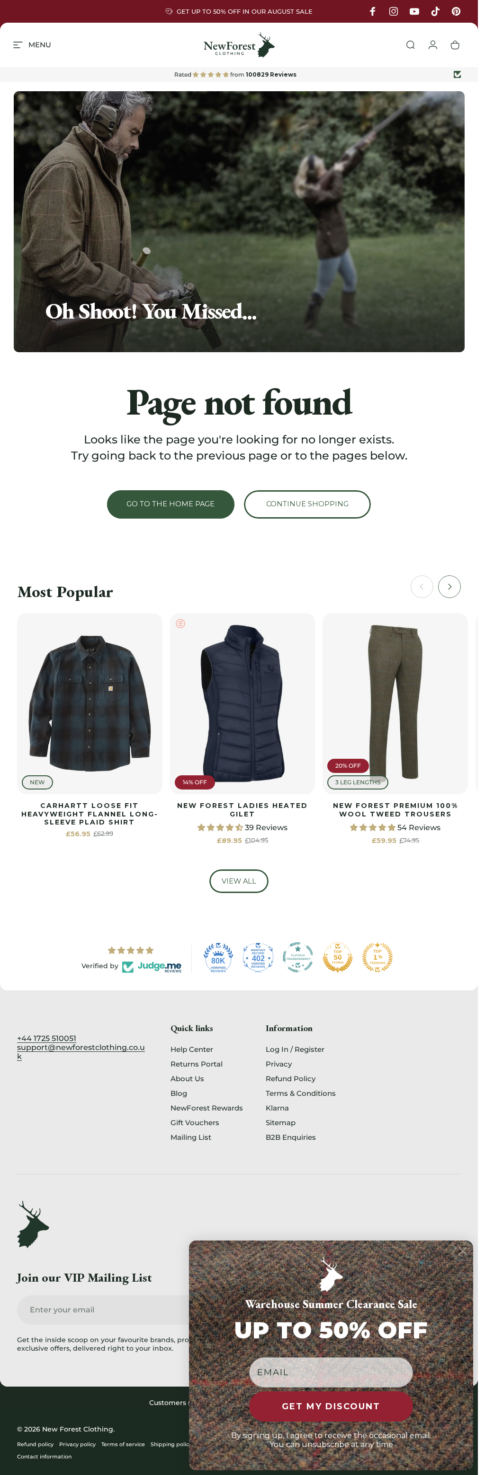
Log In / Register (295, 1049)
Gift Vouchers (195, 1122)
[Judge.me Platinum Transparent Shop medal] (298, 957)
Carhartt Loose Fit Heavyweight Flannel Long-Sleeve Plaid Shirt (89, 813)
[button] (221, 827)
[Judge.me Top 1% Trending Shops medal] (377, 957)
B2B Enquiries (291, 1137)
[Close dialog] (462, 1250)
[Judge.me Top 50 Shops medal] (338, 957)
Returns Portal (197, 1063)
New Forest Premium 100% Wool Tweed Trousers (395, 809)
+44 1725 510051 (46, 1038)
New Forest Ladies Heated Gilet (242, 809)
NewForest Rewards (207, 1107)
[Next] (449, 586)
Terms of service (123, 1444)
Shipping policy (171, 1444)
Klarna (277, 1107)
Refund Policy (290, 1078)
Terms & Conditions (301, 1093)
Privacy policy (77, 1444)
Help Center (192, 1049)
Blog (179, 1093)
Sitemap (281, 1122)
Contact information (44, 1456)
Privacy (279, 1063)
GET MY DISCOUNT (331, 1406)
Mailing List (191, 1137)
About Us (187, 1078)
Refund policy (35, 1444)
